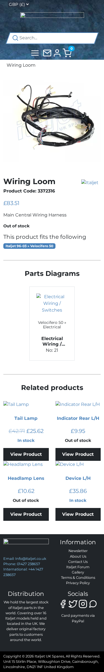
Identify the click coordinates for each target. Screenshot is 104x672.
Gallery (78, 572)
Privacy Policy (78, 583)
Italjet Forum (78, 567)
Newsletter (78, 551)
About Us (78, 556)
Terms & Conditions (78, 577)
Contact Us (78, 562)
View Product (26, 454)
